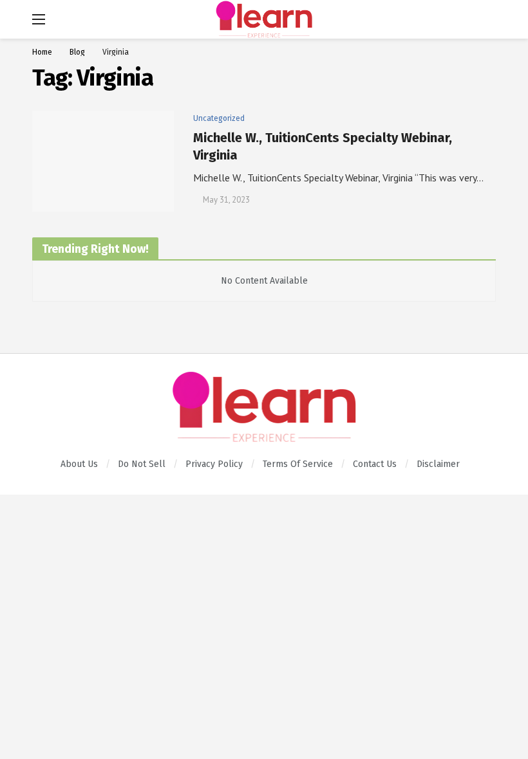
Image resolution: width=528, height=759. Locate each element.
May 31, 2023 (226, 199)
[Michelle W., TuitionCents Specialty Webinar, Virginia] (103, 161)
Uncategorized (219, 118)
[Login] (486, 19)
